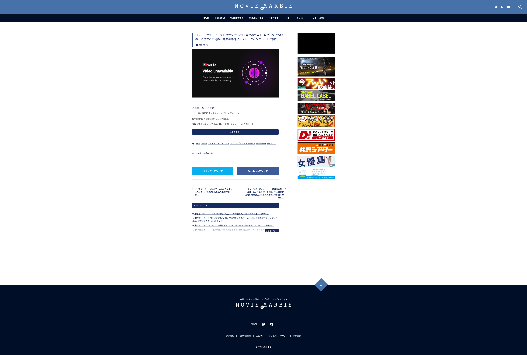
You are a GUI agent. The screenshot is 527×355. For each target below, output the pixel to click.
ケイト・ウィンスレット (218, 143)
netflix (204, 143)
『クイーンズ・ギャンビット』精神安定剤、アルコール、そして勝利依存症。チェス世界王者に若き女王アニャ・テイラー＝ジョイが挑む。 (264, 193)
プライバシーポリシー (278, 335)
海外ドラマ (271, 143)
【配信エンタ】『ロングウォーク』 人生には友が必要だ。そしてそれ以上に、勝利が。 (231, 213)
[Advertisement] (316, 225)
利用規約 (297, 335)
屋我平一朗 (261, 143)
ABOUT (259, 335)
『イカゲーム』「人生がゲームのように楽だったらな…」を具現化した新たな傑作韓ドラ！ (213, 192)
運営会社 (230, 335)
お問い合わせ (245, 335)
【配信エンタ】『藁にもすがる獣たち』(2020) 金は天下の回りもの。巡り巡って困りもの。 (234, 225)
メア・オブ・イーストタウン (242, 143)
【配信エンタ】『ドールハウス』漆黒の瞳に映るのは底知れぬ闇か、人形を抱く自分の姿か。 (234, 230)
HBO (198, 143)
